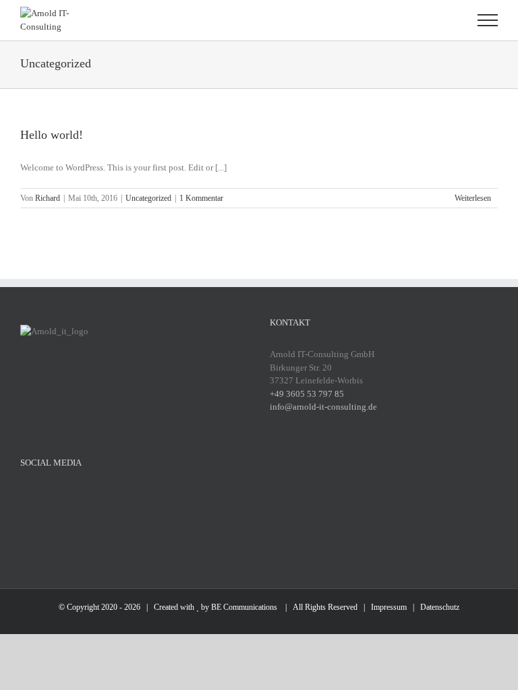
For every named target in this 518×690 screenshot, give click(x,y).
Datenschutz (439, 607)
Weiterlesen (473, 198)
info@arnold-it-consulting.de (323, 407)
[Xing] (146, 498)
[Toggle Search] (441, 19)
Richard (47, 198)
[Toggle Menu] (488, 20)
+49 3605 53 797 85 (307, 394)
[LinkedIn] (122, 498)
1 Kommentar (201, 198)
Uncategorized (148, 198)
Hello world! (51, 135)
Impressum (389, 607)
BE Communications (245, 607)
